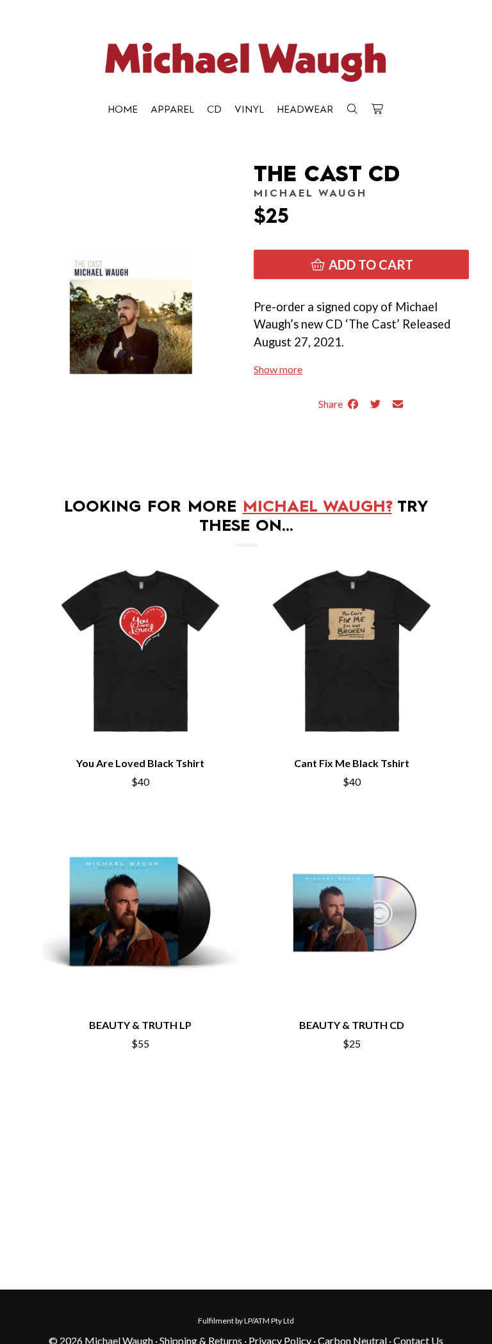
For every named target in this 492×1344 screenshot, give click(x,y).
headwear (305, 110)
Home (123, 110)
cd (214, 110)
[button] (278, 369)
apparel (172, 110)
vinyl (249, 110)
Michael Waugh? (317, 507)
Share (332, 404)
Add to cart (369, 264)
